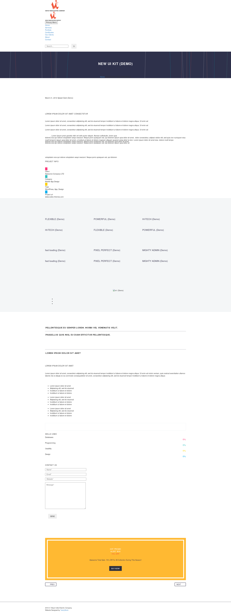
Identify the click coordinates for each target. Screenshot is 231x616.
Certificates (49, 32)
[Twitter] (50, 581)
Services (48, 27)
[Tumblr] (57, 581)
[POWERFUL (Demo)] (115, 220)
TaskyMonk (64, 610)
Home (47, 25)
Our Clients (49, 34)
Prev (52, 584)
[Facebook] (47, 581)
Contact (48, 39)
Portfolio (48, 30)
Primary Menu (51, 22)
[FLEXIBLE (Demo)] (67, 220)
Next (178, 584)
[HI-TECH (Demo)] (164, 220)
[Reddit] (65, 581)
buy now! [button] (115, 568)
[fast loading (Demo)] (67, 251)
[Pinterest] (54, 581)
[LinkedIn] (61, 581)
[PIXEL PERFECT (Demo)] (115, 251)
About (47, 37)
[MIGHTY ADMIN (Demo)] (164, 251)
